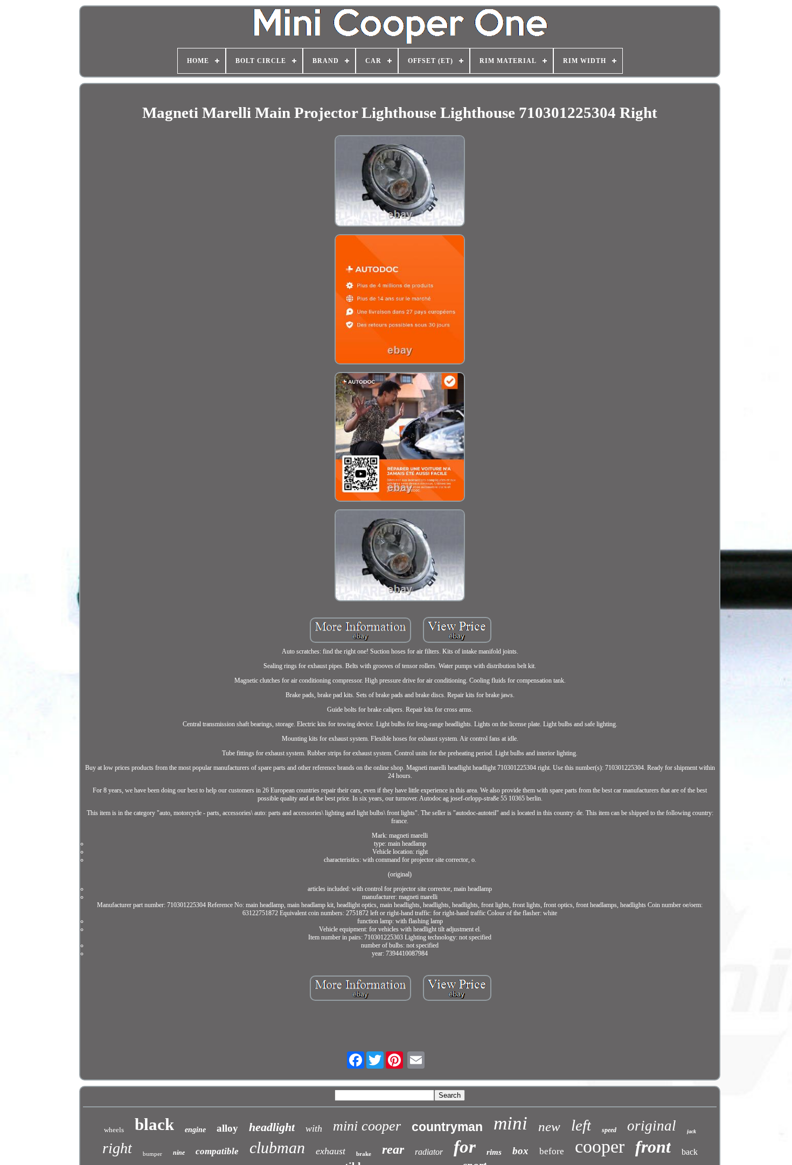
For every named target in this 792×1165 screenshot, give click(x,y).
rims (494, 1152)
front (653, 1146)
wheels (114, 1130)
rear (393, 1149)
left (581, 1125)
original (651, 1126)
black (154, 1124)
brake (363, 1153)
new (549, 1126)
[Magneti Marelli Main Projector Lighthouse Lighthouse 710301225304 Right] (400, 181)
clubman (277, 1147)
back (690, 1151)
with (313, 1128)
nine (179, 1152)
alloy (227, 1128)
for (465, 1146)
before (551, 1151)
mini (510, 1123)
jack (691, 1131)
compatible (217, 1151)
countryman (447, 1127)
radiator (429, 1151)
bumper (152, 1153)
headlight (272, 1127)
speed (609, 1130)
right (117, 1148)
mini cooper (367, 1126)
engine (195, 1130)
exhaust (330, 1151)
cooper (599, 1146)
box (520, 1150)
